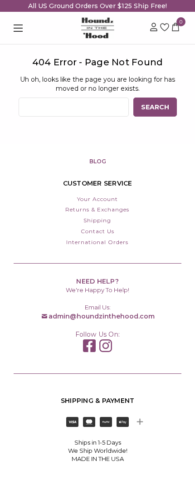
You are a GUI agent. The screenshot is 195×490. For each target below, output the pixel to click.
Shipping (97, 220)
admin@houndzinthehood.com (102, 316)
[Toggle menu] (30, 27)
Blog (97, 161)
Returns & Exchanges (97, 209)
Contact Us (97, 231)
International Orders (97, 242)
